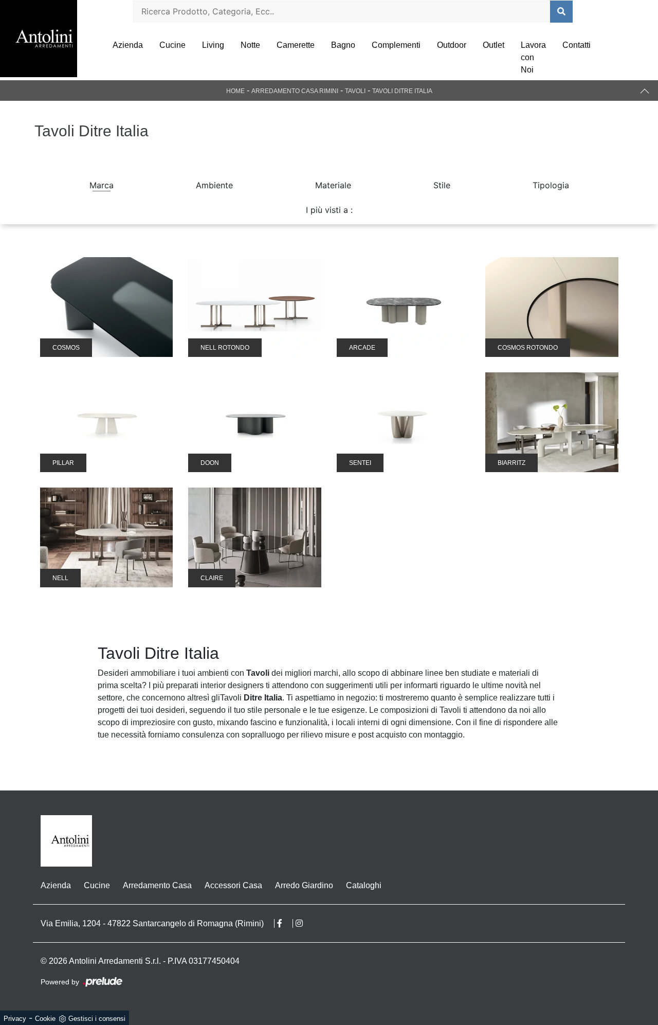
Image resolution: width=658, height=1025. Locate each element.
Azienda (128, 45)
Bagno (343, 45)
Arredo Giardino (304, 885)
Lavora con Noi (533, 57)
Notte (250, 45)
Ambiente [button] (214, 185)
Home (235, 91)
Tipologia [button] (551, 185)
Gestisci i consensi (96, 1018)
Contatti (576, 45)
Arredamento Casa (157, 885)
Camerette (296, 45)
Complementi (396, 45)
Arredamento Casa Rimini (294, 91)
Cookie (45, 1018)
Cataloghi (363, 885)
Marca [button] (101, 185)
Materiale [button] (333, 185)
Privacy (15, 1018)
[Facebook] (285, 923)
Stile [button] (441, 185)
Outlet (493, 45)
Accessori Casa (233, 885)
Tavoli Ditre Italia (402, 91)
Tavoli (355, 91)
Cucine (172, 45)
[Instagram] (304, 923)
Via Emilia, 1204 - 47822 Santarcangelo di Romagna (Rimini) (152, 923)
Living (213, 45)
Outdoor (451, 45)
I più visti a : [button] (329, 210)
